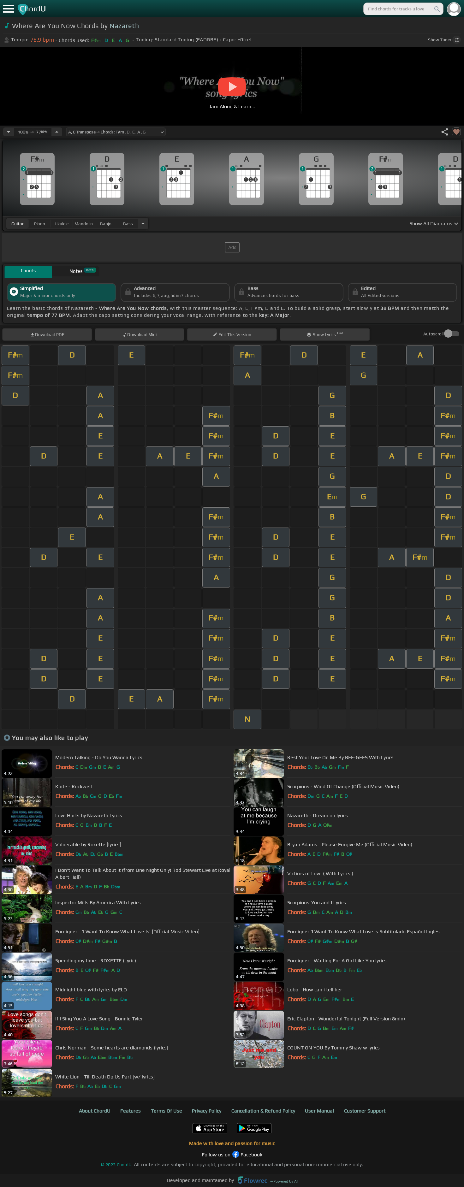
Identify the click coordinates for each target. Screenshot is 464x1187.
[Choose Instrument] (143, 223)
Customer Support (364, 1111)
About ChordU (94, 1111)
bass (128, 223)
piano (39, 223)
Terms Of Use (166, 1111)
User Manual (319, 1111)
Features (130, 1111)
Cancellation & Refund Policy (263, 1111)
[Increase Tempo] (56, 131)
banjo (105, 223)
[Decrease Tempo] (8, 131)
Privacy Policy (206, 1111)
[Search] (436, 9)
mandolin (83, 223)
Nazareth (124, 26)
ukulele (61, 223)
